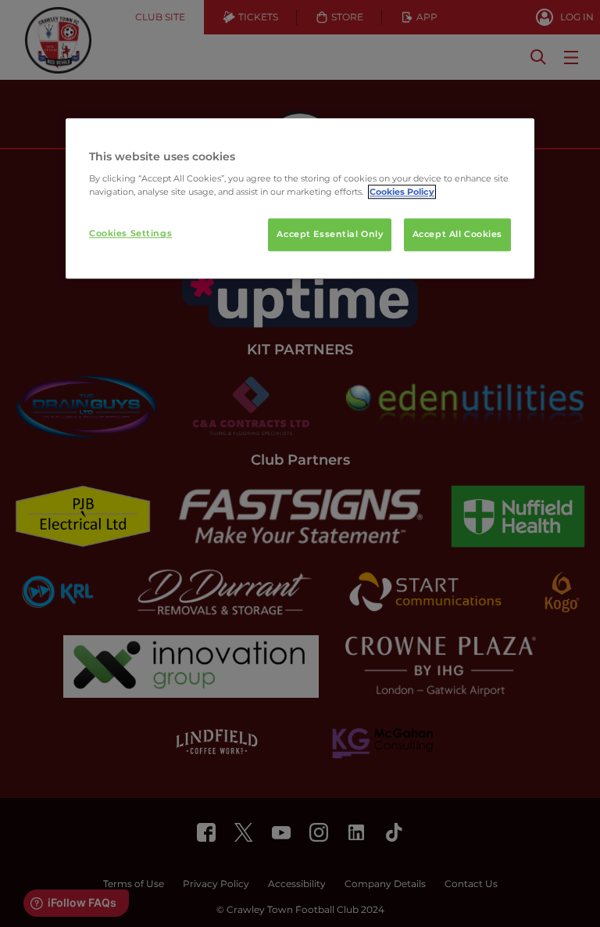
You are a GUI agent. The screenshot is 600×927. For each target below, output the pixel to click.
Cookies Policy (402, 192)
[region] (300, 198)
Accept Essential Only (330, 234)
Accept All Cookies (457, 234)
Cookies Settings (130, 233)
